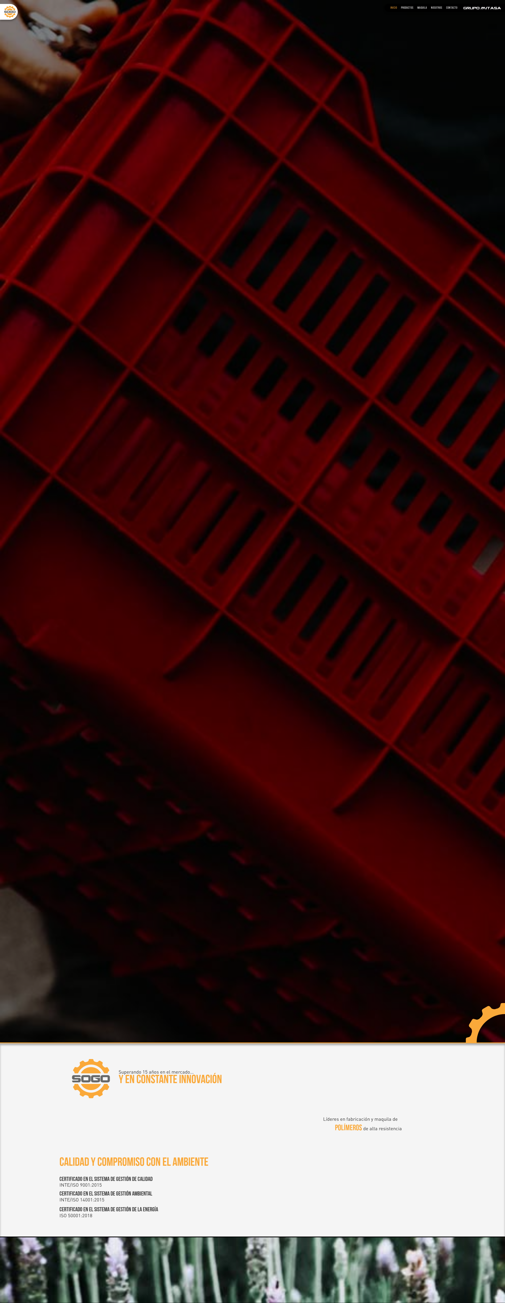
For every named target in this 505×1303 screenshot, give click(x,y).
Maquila (422, 7)
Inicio (393, 7)
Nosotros (436, 7)
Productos (407, 7)
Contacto (451, 7)
